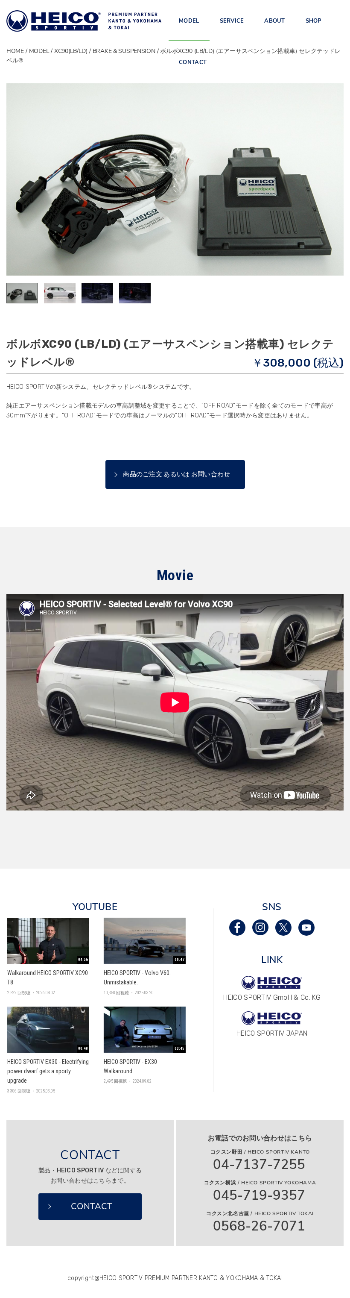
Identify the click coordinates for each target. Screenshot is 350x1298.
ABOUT (274, 21)
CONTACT (193, 62)
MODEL (189, 21)
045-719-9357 (259, 1195)
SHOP (314, 21)
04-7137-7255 (259, 1165)
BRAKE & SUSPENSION (124, 51)
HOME (15, 51)
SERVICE (232, 21)
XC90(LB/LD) (71, 51)
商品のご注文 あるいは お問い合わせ (176, 474)
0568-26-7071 (259, 1226)
